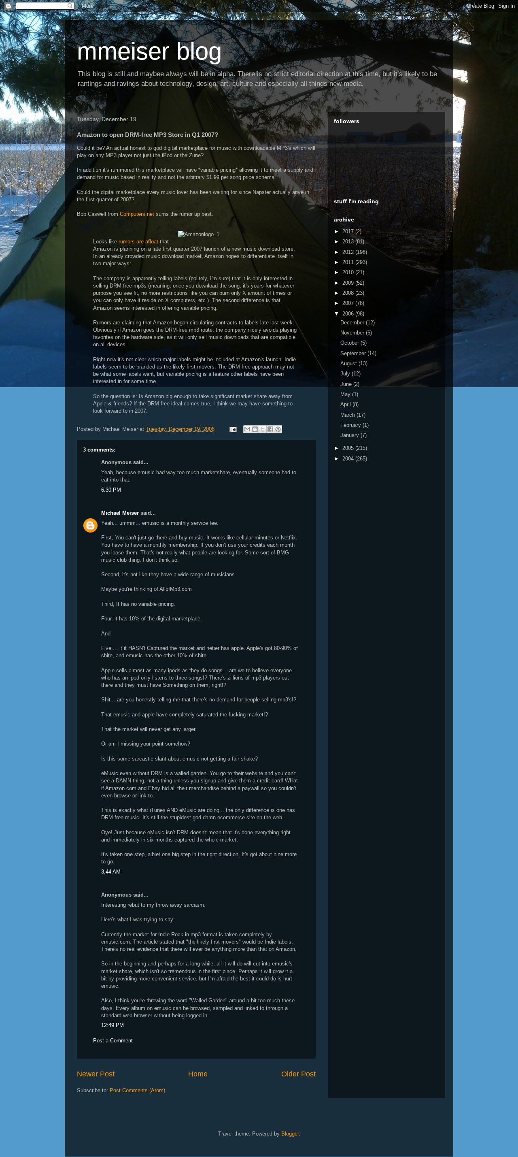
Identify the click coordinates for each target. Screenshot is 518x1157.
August (349, 363)
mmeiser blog (149, 51)
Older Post (298, 1074)
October (350, 343)
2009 (348, 283)
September (353, 353)
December (353, 323)
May (346, 394)
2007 (348, 303)
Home (198, 1074)
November (353, 333)
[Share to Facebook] (270, 429)
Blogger (290, 1134)
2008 (348, 293)
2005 (348, 448)
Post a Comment (113, 1041)
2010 (348, 272)
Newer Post (96, 1074)
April (346, 404)
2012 (348, 252)
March (348, 415)
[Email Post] (232, 429)
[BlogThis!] (255, 429)
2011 (348, 262)
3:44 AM (111, 872)
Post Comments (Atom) (137, 1090)
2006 (348, 314)
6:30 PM (111, 490)
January (350, 435)
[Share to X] (263, 429)
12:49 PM (112, 1025)
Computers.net (137, 214)
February (351, 425)
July (346, 374)
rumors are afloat (138, 242)
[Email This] (247, 429)
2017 (348, 231)
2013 (348, 242)
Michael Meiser (120, 513)
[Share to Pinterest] (278, 429)
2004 (348, 459)
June (346, 384)
